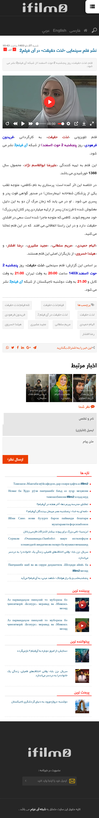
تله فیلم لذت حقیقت (17, 305)
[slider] (41, 124)
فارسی (75, 30)
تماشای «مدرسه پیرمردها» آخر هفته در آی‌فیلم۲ (62, 504)
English (59, 30)
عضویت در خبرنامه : (49, 770)
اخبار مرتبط (84, 364)
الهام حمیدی (87, 324)
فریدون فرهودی (15, 314)
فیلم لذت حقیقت (53, 305)
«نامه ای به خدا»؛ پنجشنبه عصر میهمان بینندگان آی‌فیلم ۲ (57, 511)
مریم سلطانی (62, 324)
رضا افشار (88, 334)
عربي (46, 30)
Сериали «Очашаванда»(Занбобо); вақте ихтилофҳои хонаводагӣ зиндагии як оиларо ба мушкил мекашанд (48, 541)
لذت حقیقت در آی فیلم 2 (52, 314)
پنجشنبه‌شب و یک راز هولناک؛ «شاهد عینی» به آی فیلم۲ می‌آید (54, 578)
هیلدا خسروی (13, 324)
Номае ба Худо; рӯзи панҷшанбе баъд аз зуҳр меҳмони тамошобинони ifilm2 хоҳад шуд (48, 494)
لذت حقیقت (87, 314)
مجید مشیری (38, 324)
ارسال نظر (16, 458)
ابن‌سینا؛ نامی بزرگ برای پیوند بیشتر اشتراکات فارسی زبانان (55, 531)
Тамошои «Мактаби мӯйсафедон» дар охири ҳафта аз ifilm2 (50, 484)
